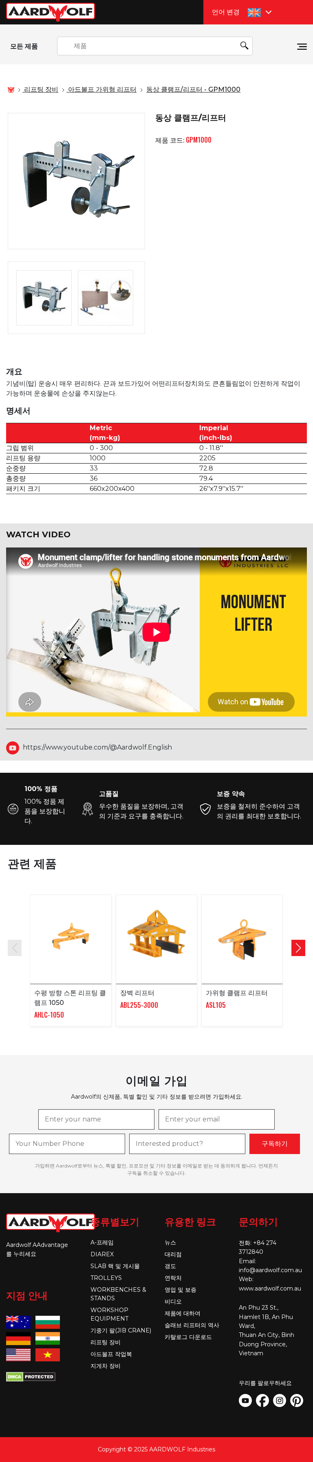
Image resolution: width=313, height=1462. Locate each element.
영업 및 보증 (180, 1289)
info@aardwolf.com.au (270, 1270)
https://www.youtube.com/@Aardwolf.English (97, 747)
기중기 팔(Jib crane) (120, 1330)
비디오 (173, 1301)
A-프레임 (102, 1242)
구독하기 (275, 1144)
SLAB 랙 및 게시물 (115, 1266)
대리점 (173, 1254)
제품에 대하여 (183, 1313)
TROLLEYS (106, 1278)
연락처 (173, 1278)
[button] (298, 948)
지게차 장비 (105, 1366)
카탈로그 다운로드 (188, 1337)
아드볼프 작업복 (111, 1354)
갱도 (170, 1266)
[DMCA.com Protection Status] (30, 1376)
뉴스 (170, 1242)
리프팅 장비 (105, 1342)
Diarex (102, 1254)
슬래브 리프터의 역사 (192, 1325)
